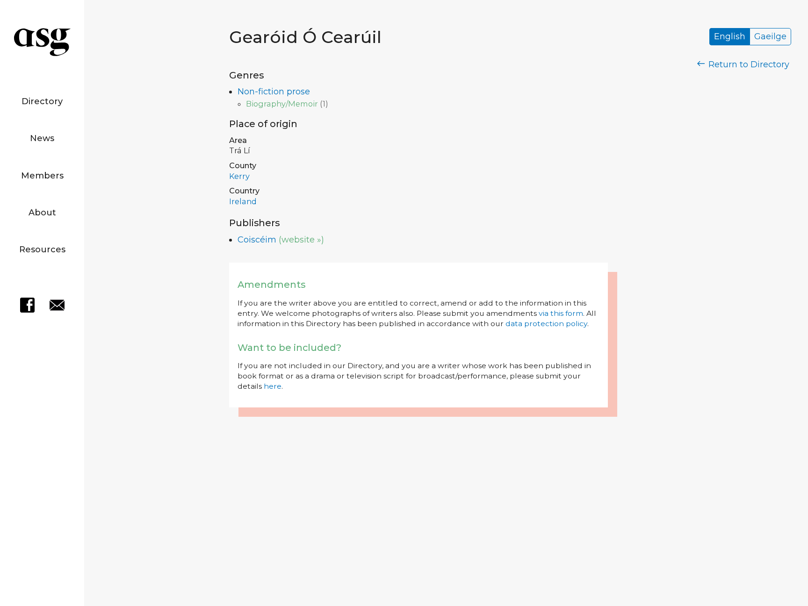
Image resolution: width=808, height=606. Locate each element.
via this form (561, 313)
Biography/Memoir (282, 103)
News (42, 138)
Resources (42, 249)
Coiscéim (257, 240)
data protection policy (546, 323)
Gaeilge (770, 37)
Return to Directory (747, 64)
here (272, 386)
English (729, 37)
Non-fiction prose (274, 91)
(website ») (301, 240)
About (42, 212)
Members (42, 176)
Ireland (243, 201)
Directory (42, 101)
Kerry (239, 176)
